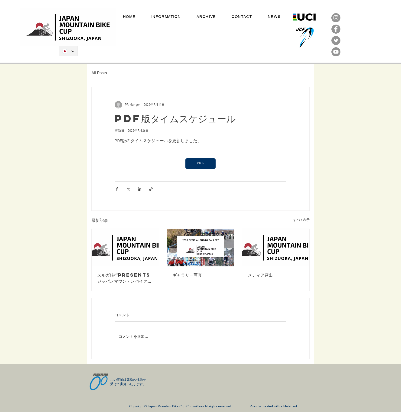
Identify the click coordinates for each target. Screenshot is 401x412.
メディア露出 (260, 275)
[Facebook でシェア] (117, 189)
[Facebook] (335, 29)
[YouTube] (335, 51)
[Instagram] (335, 17)
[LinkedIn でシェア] (139, 189)
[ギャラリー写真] (200, 247)
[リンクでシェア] (151, 189)
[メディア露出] (275, 247)
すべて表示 (301, 220)
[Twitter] (335, 40)
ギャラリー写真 (187, 275)
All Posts (99, 73)
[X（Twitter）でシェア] (128, 189)
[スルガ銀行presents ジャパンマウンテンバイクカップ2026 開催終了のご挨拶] (125, 247)
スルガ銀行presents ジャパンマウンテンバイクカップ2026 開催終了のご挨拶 (124, 278)
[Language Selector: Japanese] (68, 51)
